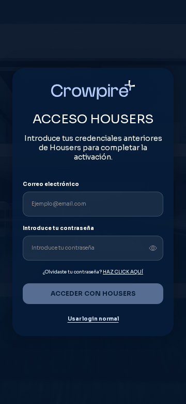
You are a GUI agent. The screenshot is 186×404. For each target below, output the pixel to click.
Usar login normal (93, 319)
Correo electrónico (51, 184)
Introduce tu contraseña (58, 228)
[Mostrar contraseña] (153, 248)
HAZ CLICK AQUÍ (123, 272)
